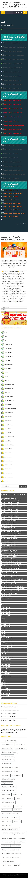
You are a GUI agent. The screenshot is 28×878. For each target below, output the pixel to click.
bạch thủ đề (5, 775)
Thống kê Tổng (7, 440)
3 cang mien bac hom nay (9, 740)
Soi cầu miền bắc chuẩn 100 (8, 498)
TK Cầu (3, 642)
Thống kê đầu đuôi (8, 412)
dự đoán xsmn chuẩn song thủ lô (10, 591)
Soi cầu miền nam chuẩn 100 (9, 573)
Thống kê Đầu (7, 428)
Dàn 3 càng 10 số (17, 794)
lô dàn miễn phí (16, 846)
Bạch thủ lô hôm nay (7, 756)
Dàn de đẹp (5, 817)
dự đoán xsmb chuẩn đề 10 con (9, 511)
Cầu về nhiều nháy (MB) (10, 408)
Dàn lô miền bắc (6, 821)
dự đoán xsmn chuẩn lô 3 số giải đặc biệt (12, 579)
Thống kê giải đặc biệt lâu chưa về (11, 865)
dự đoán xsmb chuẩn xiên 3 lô (9, 545)
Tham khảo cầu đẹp (6, 597)
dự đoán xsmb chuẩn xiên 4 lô (9, 548)
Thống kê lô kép (8, 424)
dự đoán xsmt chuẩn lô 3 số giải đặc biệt (12, 561)
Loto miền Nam (8, 456)
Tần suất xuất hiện (8, 444)
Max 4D (6, 376)
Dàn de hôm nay (6, 810)
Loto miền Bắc (7, 452)
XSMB (5, 332)
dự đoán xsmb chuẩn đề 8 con (9, 509)
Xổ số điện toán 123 (8, 388)
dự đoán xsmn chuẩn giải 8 (8, 584)
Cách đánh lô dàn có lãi (8, 790)
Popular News (18, 12)
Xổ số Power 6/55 (6, 626)
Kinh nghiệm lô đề (6, 595)
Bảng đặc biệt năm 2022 (8, 779)
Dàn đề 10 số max (6, 825)
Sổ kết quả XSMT (8, 356)
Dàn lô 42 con (14, 817)
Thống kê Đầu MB (6, 662)
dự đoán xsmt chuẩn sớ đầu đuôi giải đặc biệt (13, 566)
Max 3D (6, 372)
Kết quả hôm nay (5, 607)
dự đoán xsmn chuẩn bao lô (8, 574)
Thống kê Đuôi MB (6, 659)
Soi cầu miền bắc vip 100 (8, 527)
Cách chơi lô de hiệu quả (13, 283)
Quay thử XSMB (8, 464)
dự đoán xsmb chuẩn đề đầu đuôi (10, 516)
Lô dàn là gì (5, 846)
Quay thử (3, 687)
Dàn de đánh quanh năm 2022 (10, 813)
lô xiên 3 (4, 849)
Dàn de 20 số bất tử (7, 806)
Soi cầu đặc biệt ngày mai (14, 298)
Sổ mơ (5, 481)
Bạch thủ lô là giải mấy (8, 759)
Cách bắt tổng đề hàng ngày (12, 278)
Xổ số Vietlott (4, 622)
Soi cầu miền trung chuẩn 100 (9, 550)
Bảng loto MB (4, 684)
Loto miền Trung (8, 460)
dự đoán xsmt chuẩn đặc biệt (9, 556)
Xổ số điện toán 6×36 (7, 640)
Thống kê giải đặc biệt (8, 861)
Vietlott (3, 618)
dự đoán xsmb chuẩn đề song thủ (10, 518)
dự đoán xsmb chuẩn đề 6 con (9, 506)
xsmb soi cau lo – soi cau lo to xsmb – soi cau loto (14, 4)
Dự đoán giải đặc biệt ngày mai (10, 829)
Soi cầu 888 (8, 295)
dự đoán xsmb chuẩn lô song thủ (10, 536)
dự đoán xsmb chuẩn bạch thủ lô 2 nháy (12, 531)
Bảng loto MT (4, 680)
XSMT (5, 340)
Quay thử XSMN (8, 468)
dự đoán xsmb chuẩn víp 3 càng (9, 541)
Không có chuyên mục (8, 842)
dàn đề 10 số (17, 821)
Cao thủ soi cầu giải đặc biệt (13, 293)
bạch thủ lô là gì (6, 763)
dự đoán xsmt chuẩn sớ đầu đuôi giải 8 (11, 563)
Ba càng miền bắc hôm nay (9, 752)
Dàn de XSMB (17, 810)
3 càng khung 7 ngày (7, 744)
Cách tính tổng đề (11, 291)
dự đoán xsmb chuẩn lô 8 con (9, 525)
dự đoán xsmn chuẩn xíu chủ (9, 593)
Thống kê (6, 380)
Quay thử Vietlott (8, 477)
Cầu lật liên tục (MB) (9, 400)
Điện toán (3, 633)
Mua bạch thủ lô (14, 849)
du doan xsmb (6, 794)
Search (3, 309)
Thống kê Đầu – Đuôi (9, 436)
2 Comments (19, 302)
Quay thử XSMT (8, 473)
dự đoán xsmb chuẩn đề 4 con (9, 504)
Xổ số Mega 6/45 (5, 624)
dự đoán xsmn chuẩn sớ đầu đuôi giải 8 (12, 586)
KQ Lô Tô (3, 678)
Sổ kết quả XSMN (8, 352)
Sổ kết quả (4, 609)
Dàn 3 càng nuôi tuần (7, 798)
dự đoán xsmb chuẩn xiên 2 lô (9, 543)
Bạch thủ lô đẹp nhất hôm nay (10, 771)
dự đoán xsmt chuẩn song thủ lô (10, 568)
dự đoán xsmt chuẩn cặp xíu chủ (10, 554)
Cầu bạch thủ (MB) (8, 396)
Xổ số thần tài (7, 392)
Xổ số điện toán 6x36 (9, 384)
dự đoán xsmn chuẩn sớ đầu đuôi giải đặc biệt (13, 588)
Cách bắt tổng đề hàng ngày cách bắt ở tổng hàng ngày (14, 280)
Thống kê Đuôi (7, 432)
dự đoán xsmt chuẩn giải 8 (8, 559)
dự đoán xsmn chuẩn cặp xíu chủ (10, 577)
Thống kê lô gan (8, 416)
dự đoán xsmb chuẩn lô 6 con (9, 523)
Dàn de (18, 798)
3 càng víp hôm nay (20, 748)
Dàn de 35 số (19, 806)
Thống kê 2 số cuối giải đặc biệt (10, 857)
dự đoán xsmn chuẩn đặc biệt (9, 581)
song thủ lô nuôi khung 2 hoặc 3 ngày (12, 238)
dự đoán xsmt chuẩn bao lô (8, 552)
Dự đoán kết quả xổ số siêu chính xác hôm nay (14, 833)
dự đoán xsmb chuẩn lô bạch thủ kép (11, 534)
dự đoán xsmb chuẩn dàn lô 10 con (10, 502)
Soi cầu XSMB (13, 300)
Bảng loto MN (4, 682)
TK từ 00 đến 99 (8, 448)
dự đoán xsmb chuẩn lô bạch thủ (10, 529)
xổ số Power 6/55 (8, 368)
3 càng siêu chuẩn (7, 748)
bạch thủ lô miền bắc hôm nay (10, 767)
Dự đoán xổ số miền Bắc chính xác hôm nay (13, 838)
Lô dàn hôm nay (21, 842)
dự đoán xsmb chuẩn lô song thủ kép (11, 538)
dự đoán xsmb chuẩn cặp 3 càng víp (11, 499)
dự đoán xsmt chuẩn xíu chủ (9, 570)
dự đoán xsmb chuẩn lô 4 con (9, 520)
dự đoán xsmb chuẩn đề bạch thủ (10, 513)
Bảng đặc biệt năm (16, 775)
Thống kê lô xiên (8, 420)
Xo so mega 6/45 (8, 364)
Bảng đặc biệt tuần (7, 783)
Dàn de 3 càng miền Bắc (8, 802)
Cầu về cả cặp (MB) (8, 404)
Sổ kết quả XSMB (8, 348)
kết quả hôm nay (8, 344)
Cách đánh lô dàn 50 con (8, 786)
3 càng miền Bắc (20, 744)
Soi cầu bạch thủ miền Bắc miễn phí (11, 853)
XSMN (5, 336)
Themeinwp (16, 876)
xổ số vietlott (7, 360)
